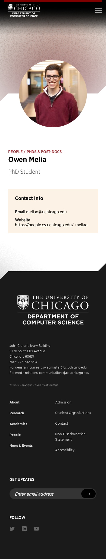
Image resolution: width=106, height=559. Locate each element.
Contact (61, 423)
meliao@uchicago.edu (46, 211)
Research (17, 413)
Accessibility (64, 450)
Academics (18, 424)
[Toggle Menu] (98, 10)
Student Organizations (73, 413)
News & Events (21, 445)
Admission (63, 402)
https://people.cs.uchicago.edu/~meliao (51, 224)
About (15, 402)
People (15, 434)
